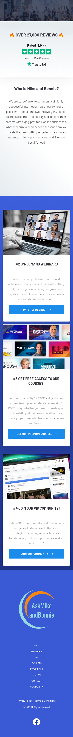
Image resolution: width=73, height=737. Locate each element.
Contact (36, 680)
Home (37, 645)
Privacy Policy (25, 700)
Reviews (36, 675)
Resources (36, 669)
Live (36, 657)
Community (36, 686)
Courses (37, 663)
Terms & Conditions (45, 700)
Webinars (36, 651)
